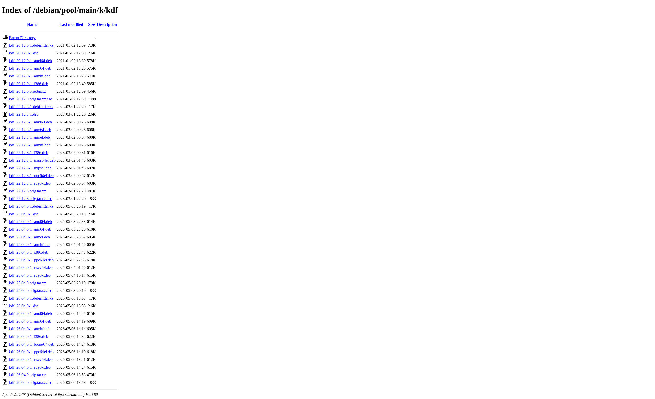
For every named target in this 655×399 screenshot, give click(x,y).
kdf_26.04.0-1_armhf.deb (29, 329)
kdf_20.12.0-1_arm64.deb (30, 68)
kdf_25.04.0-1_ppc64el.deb (31, 260)
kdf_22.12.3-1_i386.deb (28, 152)
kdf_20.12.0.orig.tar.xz (27, 91)
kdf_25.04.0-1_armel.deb (29, 237)
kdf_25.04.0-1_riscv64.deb (31, 267)
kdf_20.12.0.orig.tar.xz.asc (30, 99)
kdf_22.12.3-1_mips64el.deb (32, 160)
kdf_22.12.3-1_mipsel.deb (30, 168)
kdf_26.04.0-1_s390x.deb (30, 367)
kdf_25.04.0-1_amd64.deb (30, 221)
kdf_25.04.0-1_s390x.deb (30, 275)
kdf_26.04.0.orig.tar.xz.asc (30, 382)
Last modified (71, 24)
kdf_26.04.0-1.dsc (23, 306)
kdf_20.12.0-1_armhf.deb (29, 76)
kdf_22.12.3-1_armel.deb (29, 137)
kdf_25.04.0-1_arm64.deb (30, 229)
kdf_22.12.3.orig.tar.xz (27, 191)
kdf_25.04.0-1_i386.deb (28, 252)
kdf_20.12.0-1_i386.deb (28, 83)
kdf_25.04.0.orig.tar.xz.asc (30, 290)
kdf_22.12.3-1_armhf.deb (29, 145)
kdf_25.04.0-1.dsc (23, 214)
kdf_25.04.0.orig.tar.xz (27, 283)
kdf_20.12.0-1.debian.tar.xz (31, 45)
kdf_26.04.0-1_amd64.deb (30, 313)
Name (32, 24)
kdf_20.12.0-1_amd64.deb (30, 60)
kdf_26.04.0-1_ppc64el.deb (31, 352)
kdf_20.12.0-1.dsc (23, 53)
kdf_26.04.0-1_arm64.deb (30, 321)
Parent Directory (22, 38)
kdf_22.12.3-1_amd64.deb (30, 122)
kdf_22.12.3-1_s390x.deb (30, 183)
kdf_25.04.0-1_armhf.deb (29, 244)
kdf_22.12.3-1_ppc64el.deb (31, 175)
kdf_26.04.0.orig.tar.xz (27, 375)
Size (91, 24)
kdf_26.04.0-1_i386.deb (28, 336)
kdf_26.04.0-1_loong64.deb (31, 344)
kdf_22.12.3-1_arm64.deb (30, 129)
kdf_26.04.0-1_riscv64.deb (31, 359)
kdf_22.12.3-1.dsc (23, 114)
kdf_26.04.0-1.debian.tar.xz (31, 298)
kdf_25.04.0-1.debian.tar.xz (31, 206)
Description (107, 24)
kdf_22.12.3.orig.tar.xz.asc (30, 198)
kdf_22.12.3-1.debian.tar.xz (31, 106)
